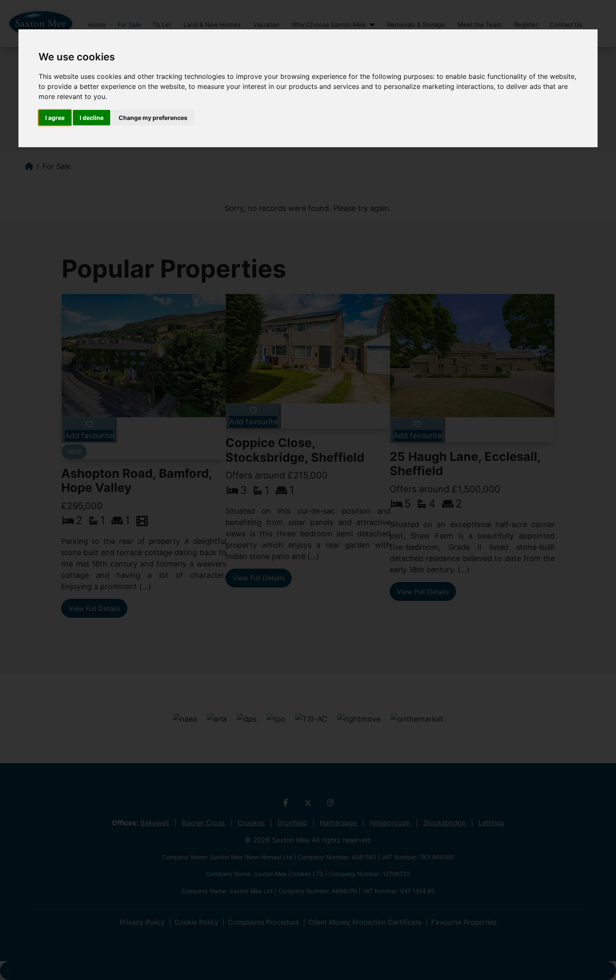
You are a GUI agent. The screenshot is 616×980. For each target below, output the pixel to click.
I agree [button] (55, 117)
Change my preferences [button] (153, 117)
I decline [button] (92, 117)
